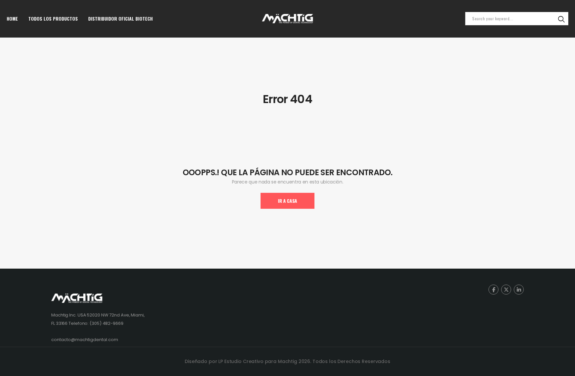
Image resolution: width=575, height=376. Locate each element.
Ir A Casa (287, 200)
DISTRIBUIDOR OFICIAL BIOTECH (120, 18)
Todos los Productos (53, 18)
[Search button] (561, 18)
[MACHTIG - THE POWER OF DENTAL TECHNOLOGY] (287, 18)
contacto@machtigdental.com (84, 339)
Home (12, 18)
